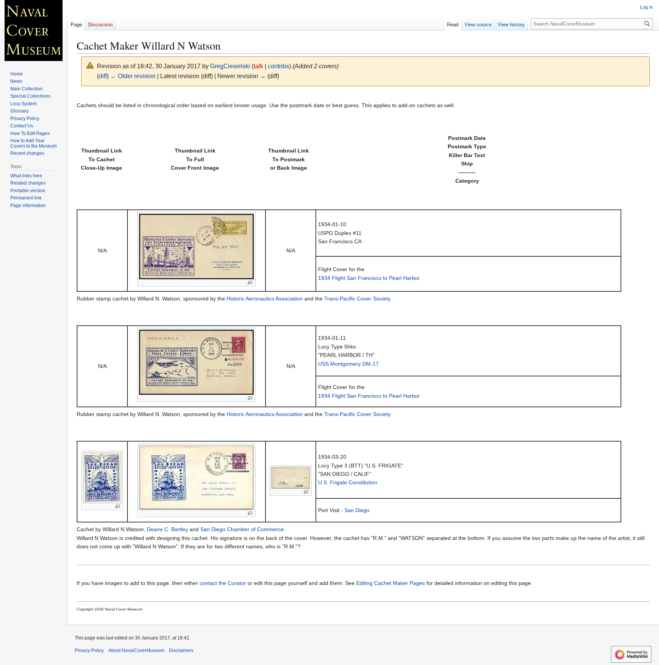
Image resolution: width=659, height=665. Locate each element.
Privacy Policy (89, 650)
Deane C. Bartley (167, 529)
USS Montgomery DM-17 (348, 364)
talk (258, 66)
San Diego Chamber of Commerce (242, 529)
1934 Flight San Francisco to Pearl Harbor (369, 278)
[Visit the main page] (33, 30)
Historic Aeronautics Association (265, 299)
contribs (278, 66)
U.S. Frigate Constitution (347, 482)
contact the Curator (222, 583)
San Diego (357, 510)
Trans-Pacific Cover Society (357, 299)
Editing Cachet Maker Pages (390, 583)
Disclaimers (181, 650)
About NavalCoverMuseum (136, 650)
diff (103, 76)
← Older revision (133, 76)
